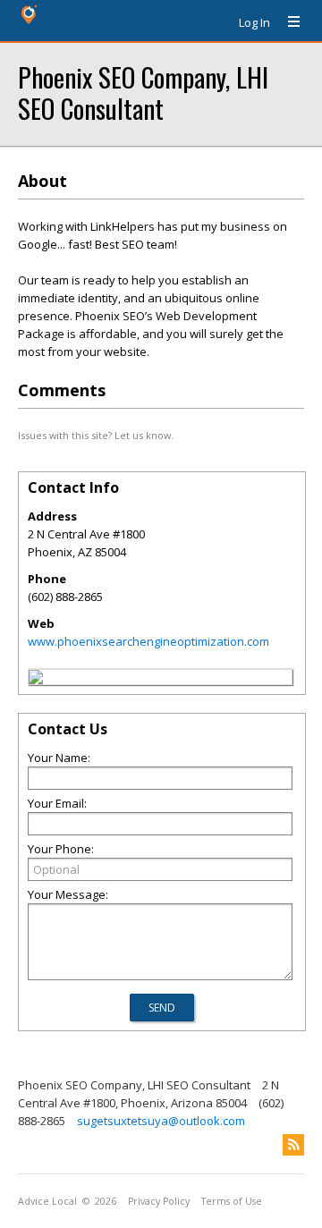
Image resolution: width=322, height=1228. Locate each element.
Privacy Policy (159, 1201)
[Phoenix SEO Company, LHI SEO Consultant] (36, 680)
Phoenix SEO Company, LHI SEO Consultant (143, 92)
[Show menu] (287, 22)
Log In (254, 22)
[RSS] (293, 1145)
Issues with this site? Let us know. (96, 435)
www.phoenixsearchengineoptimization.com (148, 641)
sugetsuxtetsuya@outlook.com (161, 1121)
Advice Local (47, 1201)
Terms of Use (231, 1201)
